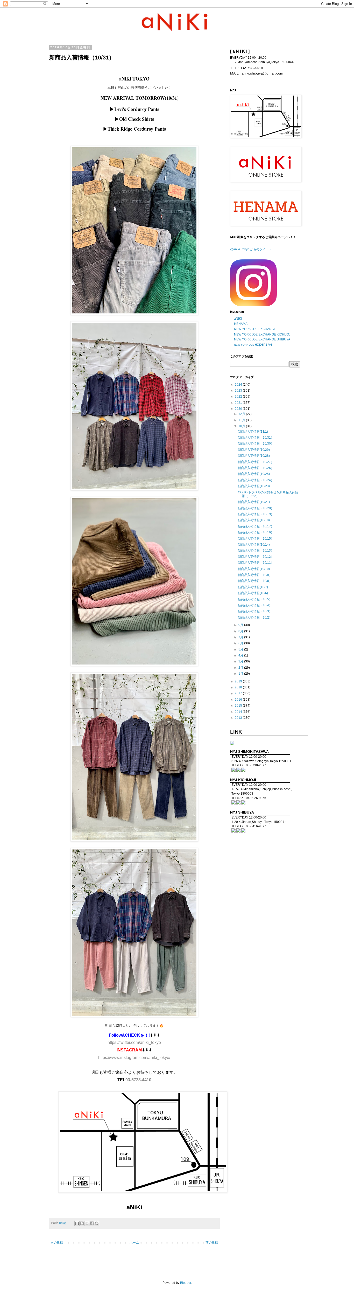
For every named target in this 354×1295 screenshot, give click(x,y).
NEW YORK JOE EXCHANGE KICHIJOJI (262, 334)
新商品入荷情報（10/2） (255, 617)
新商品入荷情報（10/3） (255, 611)
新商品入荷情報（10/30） (256, 443)
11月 (242, 420)
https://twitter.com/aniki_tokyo (134, 1042)
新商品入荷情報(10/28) (254, 456)
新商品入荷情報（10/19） (256, 514)
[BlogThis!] (81, 1223)
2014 (239, 712)
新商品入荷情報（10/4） (255, 605)
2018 (239, 687)
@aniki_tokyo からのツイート (251, 249)
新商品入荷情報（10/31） (256, 437)
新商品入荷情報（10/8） (255, 581)
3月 (241, 661)
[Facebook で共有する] (91, 1223)
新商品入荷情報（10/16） (256, 532)
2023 (239, 390)
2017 (239, 693)
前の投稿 (212, 1242)
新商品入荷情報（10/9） (255, 575)
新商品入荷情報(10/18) (254, 520)
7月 (241, 637)
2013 (239, 718)
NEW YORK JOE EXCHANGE (255, 329)
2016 (239, 699)
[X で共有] (86, 1223)
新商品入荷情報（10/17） (256, 526)
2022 (239, 396)
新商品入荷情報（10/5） (255, 599)
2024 (239, 384)
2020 (239, 409)
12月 (242, 414)
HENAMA (240, 324)
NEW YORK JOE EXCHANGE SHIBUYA (262, 339)
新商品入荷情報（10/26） (256, 468)
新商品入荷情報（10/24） (256, 480)
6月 (241, 643)
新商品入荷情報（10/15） (256, 538)
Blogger (185, 1283)
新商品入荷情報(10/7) (253, 587)
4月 (241, 655)
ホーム (134, 1242)
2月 (241, 667)
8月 (241, 631)
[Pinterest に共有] (96, 1223)
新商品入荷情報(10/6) (253, 593)
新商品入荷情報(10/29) (254, 450)
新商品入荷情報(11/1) (253, 431)
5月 (241, 649)
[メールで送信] (77, 1223)
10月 (242, 426)
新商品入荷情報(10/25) (254, 474)
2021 (239, 403)
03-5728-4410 (138, 1080)
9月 (241, 625)
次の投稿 (57, 1242)
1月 (241, 673)
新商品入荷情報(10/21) (254, 502)
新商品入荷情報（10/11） (256, 563)
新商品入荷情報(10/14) (254, 544)
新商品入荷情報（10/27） (256, 462)
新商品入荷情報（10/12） (256, 557)
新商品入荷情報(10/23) (254, 486)
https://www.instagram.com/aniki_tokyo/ (134, 1057)
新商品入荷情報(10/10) (254, 569)
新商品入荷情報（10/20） (256, 508)
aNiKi (238, 318)
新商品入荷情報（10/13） (256, 550)
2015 (239, 705)
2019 (239, 681)
